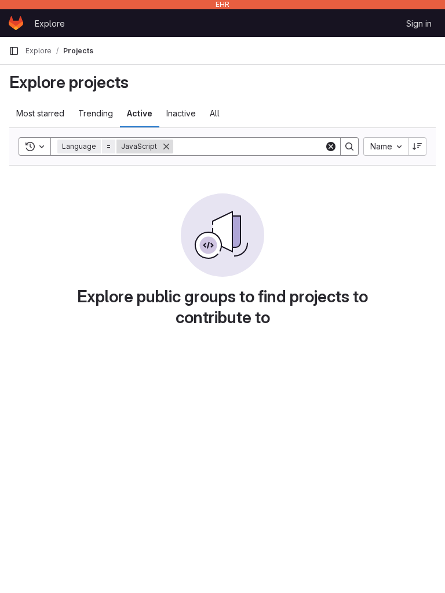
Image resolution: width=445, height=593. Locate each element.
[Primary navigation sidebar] (14, 51)
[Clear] (331, 146)
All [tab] (215, 113)
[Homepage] (15, 23)
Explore (50, 23)
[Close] (166, 146)
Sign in (419, 23)
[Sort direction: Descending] (417, 146)
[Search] (349, 146)
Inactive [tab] (181, 113)
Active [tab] (139, 113)
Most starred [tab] (40, 113)
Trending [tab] (95, 113)
